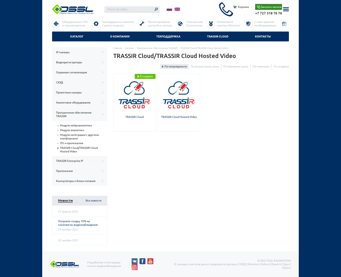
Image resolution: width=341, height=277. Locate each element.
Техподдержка (168, 36)
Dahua (265, 264)
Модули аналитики (72, 130)
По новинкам (261, 66)
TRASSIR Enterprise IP (69, 160)
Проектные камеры (69, 92)
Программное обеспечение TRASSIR (74, 114)
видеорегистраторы (224, 264)
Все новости (93, 200)
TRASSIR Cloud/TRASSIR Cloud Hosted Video (79, 149)
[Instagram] (135, 266)
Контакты (263, 36)
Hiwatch (276, 264)
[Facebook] (143, 260)
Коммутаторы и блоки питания (76, 181)
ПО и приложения (71, 143)
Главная (117, 48)
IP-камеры (63, 52)
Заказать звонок (271, 6)
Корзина (243, 6)
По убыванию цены (235, 66)
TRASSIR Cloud (217, 36)
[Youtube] (151, 260)
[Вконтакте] (136, 260)
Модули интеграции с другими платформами (79, 136)
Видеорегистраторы (69, 62)
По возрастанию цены (205, 66)
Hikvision (253, 264)
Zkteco (286, 267)
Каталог (76, 36)
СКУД (59, 82)
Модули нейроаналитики (76, 125)
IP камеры (180, 264)
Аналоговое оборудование (73, 102)
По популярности (176, 66)
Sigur (286, 264)
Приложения (64, 171)
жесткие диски (199, 264)
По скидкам (281, 66)
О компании (120, 36)
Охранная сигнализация (71, 72)
